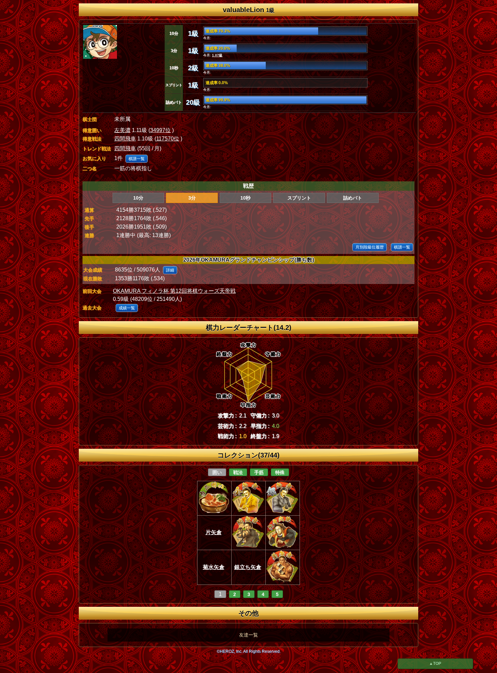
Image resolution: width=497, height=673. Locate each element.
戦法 (238, 472)
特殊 (280, 472)
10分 (138, 198)
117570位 (167, 138)
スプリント (299, 198)
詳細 (170, 270)
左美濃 (122, 130)
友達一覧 (248, 635)
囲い (217, 472)
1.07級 (217, 55)
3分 (192, 198)
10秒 (245, 198)
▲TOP (435, 663)
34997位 (160, 130)
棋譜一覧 (136, 158)
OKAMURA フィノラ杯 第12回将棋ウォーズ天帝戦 (174, 291)
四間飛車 (125, 138)
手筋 (259, 472)
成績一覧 (127, 308)
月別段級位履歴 (369, 247)
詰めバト (352, 198)
